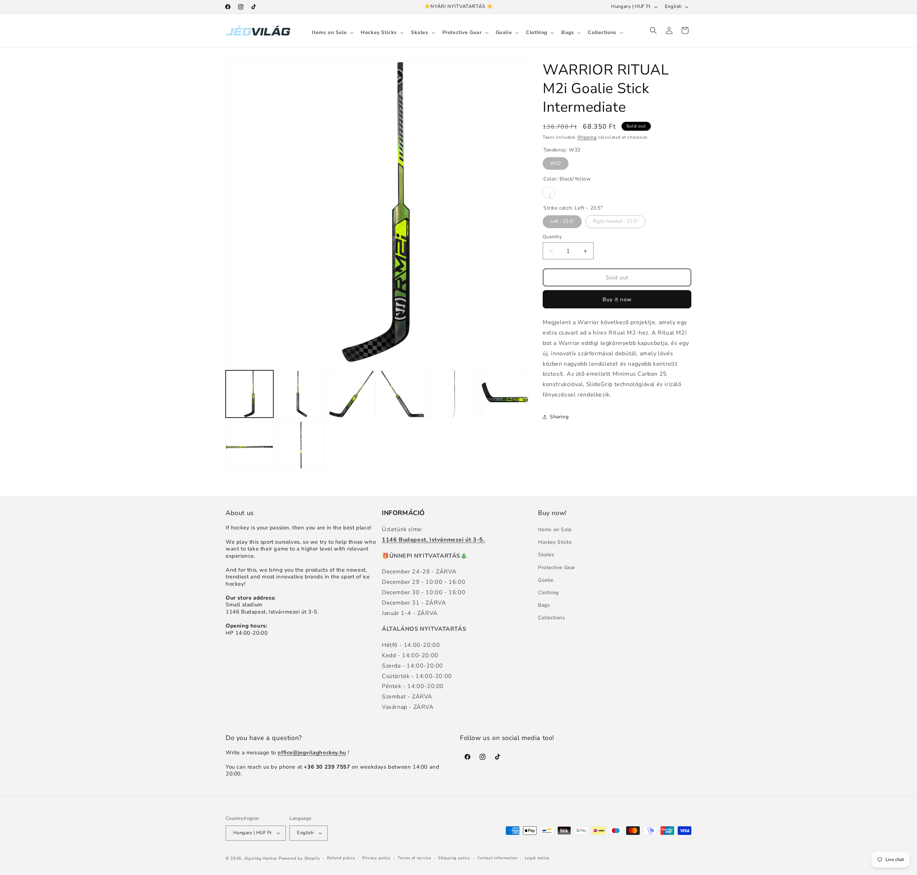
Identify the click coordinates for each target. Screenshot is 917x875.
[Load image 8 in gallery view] (301, 445)
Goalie (545, 580)
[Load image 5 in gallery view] (453, 394)
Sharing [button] (559, 416)
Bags (544, 605)
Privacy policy (376, 858)
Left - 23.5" (562, 220)
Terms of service (414, 858)
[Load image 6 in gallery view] (505, 394)
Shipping (587, 137)
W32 (555, 162)
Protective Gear (556, 567)
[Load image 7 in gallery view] (249, 445)
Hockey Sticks (555, 542)
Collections (551, 618)
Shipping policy (454, 858)
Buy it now (617, 299)
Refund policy (341, 858)
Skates (546, 555)
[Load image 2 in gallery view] (301, 394)
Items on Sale (555, 529)
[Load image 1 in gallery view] (249, 394)
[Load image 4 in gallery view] (403, 394)
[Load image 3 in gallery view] (351, 394)
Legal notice (537, 858)
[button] (332, 32)
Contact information (497, 858)
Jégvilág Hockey (261, 858)
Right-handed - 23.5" (615, 220)
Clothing (548, 592)
